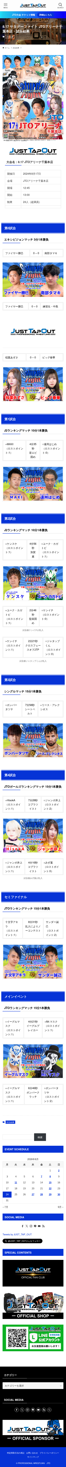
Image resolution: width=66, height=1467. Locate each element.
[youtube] (39, 1226)
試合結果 (9, 36)
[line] (35, 1226)
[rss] (43, 1226)
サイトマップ (33, 1456)
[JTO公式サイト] (33, 5)
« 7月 (5, 1207)
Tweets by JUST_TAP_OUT (17, 1234)
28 (41, 1194)
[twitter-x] (26, 1226)
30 (59, 1194)
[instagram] (31, 1226)
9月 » (60, 1207)
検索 (40, 1137)
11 (16, 1182)
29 (50, 1194)
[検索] (49, 1410)
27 (33, 1194)
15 (50, 1182)
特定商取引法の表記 (15, 1452)
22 (50, 1188)
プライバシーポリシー (49, 1452)
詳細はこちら (45, 14)
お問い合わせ (32, 1452)
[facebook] (22, 1226)
